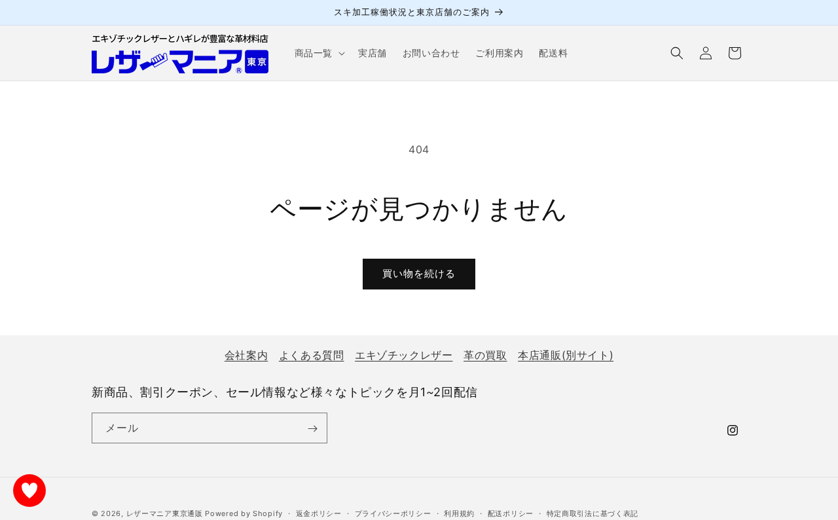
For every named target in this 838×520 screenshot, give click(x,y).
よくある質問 (311, 355)
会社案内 (246, 355)
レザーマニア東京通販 (164, 513)
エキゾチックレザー (403, 355)
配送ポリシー (511, 512)
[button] (318, 53)
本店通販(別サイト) (565, 355)
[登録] (312, 428)
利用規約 (459, 512)
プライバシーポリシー (393, 512)
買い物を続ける (419, 273)
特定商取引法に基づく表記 (592, 512)
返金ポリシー (319, 512)
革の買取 (485, 355)
